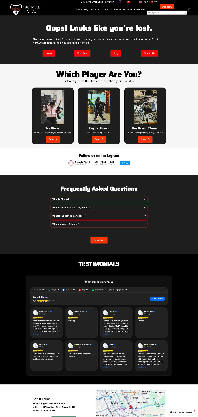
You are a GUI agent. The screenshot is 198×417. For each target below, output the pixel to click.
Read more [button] (37, 398)
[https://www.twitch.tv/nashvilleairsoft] (120, 1)
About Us (94, 9)
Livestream (139, 9)
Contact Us (107, 9)
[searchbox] (167, 13)
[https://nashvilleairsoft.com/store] (26, 9)
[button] (143, 2)
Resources (119, 9)
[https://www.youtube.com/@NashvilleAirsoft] (128, 2)
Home (79, 9)
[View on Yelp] (35, 410)
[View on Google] (35, 377)
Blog (86, 9)
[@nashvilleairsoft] (71, 163)
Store (129, 9)
